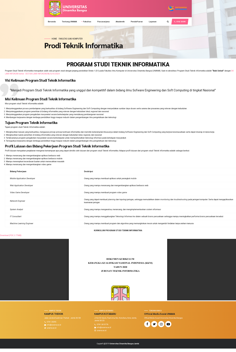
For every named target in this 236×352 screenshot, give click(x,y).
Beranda (52, 21)
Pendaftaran (137, 21)
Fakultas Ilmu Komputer (70, 38)
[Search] (168, 21)
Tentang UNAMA (69, 21)
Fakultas (87, 21)
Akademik (120, 21)
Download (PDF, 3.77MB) (10, 235)
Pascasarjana (103, 21)
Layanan (152, 21)
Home (54, 38)
